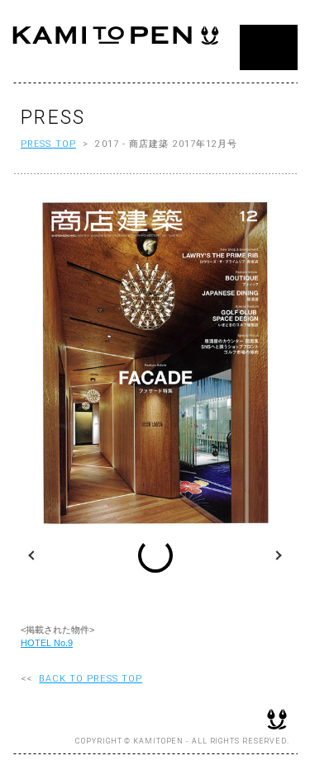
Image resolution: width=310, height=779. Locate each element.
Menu (269, 47)
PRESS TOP (48, 144)
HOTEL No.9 (47, 643)
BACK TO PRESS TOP (90, 678)
